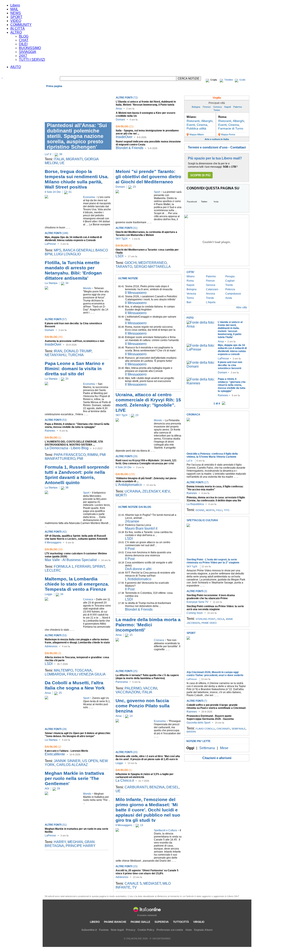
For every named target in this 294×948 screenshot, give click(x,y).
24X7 (23, 56)
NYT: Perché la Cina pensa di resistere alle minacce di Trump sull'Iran (150, 574)
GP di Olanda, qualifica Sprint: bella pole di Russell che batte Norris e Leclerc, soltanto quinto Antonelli (76, 537)
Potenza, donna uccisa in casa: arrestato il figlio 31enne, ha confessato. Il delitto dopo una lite (216, 499)
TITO (226, 510)
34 (66, 283)
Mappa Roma (228, 134)
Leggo (48, 594)
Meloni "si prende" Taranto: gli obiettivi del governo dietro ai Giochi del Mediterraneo (148, 176)
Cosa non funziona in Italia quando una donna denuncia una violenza (148, 554)
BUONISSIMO (30, 48)
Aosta (228, 297)
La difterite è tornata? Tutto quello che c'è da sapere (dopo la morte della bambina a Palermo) (147, 677)
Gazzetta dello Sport (198, 722)
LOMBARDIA (55, 674)
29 (58, 788)
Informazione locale (214, 91)
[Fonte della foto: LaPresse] (201, 349)
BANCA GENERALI (78, 250)
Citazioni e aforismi (216, 758)
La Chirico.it (125, 780)
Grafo (242, 79)
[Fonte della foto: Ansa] (201, 326)
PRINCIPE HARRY (81, 846)
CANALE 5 (133, 883)
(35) (54, 336)
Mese (224, 748)
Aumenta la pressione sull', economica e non (74, 341)
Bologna (196, 107)
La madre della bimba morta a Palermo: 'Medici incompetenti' (148, 624)
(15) (127, 866)
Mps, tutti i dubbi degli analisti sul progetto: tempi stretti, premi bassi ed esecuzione (150, 380)
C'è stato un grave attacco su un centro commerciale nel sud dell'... (147, 544)
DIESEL (172, 787)
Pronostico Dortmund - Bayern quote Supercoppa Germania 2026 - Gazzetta (210, 717)
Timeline (228, 79)
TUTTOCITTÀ (181, 921)
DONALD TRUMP (77, 351)
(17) (198, 482)
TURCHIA (76, 355)
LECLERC (53, 570)
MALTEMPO (63, 670)
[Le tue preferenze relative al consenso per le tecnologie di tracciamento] (286, 940)
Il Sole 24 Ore (53, 191)
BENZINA (157, 787)
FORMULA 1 (63, 566)
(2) (53, 746)
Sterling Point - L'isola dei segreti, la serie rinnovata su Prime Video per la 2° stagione (213, 561)
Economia (65, 91)
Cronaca (52, 91)
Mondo (77, 91)
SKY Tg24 (121, 238)
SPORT (16, 17)
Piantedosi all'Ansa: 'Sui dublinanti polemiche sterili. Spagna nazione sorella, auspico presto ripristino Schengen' (77, 136)
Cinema (202, 124)
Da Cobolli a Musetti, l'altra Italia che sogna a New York (75, 685)
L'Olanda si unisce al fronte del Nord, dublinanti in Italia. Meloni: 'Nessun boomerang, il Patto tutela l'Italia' (146, 104)
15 (131, 634)
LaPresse (50, 243)
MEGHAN (75, 842)
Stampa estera (238, 91)
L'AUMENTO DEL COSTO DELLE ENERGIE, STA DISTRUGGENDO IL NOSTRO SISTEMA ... (74, 443)
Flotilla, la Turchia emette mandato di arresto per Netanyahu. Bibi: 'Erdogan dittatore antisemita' (73, 270)
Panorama (122, 681)
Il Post (130, 548)
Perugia (230, 276)
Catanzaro (212, 289)
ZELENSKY (151, 491)
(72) (127, 97)
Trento (229, 285)
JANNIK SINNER (67, 761)
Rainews (50, 430)
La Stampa (51, 283)
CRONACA (193, 414)
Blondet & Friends (129, 148)
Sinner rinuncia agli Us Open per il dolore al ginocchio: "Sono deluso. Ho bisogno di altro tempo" (78, 735)
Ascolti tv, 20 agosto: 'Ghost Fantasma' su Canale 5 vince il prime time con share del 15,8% (147, 872)
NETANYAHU (55, 355)
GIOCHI (131, 263)
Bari (189, 302)
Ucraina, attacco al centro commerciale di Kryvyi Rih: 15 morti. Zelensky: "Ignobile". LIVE (148, 402)
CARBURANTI (136, 787)
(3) (53, 653)
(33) (54, 549)
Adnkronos (51, 646)
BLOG (23, 36)
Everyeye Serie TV (197, 601)
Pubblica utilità (196, 128)
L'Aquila (210, 302)
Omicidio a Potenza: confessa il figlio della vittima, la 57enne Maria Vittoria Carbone (212, 455)
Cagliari (230, 280)
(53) (56, 419)
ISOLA (220, 619)
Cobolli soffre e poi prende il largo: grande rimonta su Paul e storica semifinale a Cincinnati (216, 706)
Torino (217, 110)
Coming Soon (195, 612)
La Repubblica (195, 504)
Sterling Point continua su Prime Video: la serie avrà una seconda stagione (215, 608)
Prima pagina (54, 86)
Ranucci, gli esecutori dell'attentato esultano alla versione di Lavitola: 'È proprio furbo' (150, 359)
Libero (15, 5)
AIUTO (15, 67)
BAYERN (191, 731)
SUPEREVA (162, 921)
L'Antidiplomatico (129, 484)
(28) (56, 729)
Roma (190, 280)
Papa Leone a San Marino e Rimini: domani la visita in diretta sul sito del (74, 368)
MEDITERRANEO (152, 263)
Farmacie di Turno (230, 128)
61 (70, 191)
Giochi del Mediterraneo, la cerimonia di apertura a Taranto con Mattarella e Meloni (146, 234)
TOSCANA (83, 670)
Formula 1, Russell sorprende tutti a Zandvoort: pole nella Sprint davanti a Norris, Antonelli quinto (77, 475)
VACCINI (150, 688)
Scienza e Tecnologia (140, 91)
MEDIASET (152, 883)
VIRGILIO (198, 921)
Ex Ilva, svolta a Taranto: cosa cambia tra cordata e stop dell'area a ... (148, 534)
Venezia (191, 293)
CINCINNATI (223, 728)
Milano (191, 276)
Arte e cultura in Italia (217, 139)
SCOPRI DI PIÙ (200, 175)
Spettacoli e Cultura (105, 91)
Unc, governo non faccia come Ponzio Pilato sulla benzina (143, 705)
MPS (57, 250)
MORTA (210, 510)
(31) (56, 824)
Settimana (207, 748)
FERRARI (83, 566)
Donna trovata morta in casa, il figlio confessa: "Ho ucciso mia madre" (215, 488)
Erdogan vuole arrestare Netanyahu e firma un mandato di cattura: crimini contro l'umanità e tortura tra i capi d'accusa (152, 340)
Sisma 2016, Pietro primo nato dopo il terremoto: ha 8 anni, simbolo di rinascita (148, 288)
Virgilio (217, 97)
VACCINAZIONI (128, 692)
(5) (124, 245)
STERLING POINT (205, 619)
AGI (47, 788)
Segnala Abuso (203, 929)
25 (60, 692)
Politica (88, 91)
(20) (127, 752)
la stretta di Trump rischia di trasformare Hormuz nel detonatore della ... (148, 605)
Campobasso (233, 293)
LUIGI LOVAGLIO (67, 254)
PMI (80, 458)
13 (141, 825)
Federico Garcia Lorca (138, 525)
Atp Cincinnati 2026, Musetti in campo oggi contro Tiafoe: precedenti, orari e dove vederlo (215, 674)
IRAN (58, 351)
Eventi (191, 124)
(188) (56, 233)
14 (131, 715)
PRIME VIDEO (209, 623)
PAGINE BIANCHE (115, 921)
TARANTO (124, 266)
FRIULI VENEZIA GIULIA (86, 674)
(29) (127, 456)
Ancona (210, 293)
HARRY (60, 842)
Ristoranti (193, 121)
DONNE (200, 510)
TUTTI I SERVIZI (32, 59)
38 (66, 487)
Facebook (192, 201)
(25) (127, 671)
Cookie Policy (146, 929)
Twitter (204, 201)
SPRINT (98, 566)
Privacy (130, 929)
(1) (53, 437)
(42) (56, 531)
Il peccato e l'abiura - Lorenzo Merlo (66, 750)
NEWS (15, 13)
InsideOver (124, 137)
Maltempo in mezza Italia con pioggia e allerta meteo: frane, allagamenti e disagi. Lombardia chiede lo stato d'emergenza (77, 642)
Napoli (227, 107)
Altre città (241, 307)
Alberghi (206, 121)
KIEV (166, 491)
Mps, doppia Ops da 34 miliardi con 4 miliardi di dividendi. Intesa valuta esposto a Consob (73, 239)
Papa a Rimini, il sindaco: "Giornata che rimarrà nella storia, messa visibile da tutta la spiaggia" (77, 426)
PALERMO (133, 688)
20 (66, 378)
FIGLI (219, 510)
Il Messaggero (53, 542)
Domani (120, 119)
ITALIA (59, 159)
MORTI (121, 495)
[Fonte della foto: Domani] (201, 366)
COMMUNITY (21, 25)
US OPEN (90, 761)
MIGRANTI (74, 159)
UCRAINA (133, 491)
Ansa (119, 108)
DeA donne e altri (138, 569)
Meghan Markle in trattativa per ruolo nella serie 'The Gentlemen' (74, 778)
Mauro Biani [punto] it (141, 528)
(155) (125, 474)
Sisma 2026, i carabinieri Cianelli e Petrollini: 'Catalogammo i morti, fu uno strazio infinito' (151, 298)
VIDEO (15, 21)
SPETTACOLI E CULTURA (202, 520)
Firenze (207, 107)
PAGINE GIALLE (140, 921)
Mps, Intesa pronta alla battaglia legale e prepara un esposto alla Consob (148, 369)
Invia (216, 201)
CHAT (23, 40)
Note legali (117, 929)
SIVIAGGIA (27, 52)
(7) (197, 700)
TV (134, 887)
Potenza (230, 289)
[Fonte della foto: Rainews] (201, 383)
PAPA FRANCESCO (70, 455)
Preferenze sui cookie (169, 929)
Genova (217, 107)
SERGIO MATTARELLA (152, 266)
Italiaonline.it (89, 929)
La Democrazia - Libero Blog (66, 448)
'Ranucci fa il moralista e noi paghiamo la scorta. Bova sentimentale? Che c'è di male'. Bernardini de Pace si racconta (150, 350)
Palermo (237, 107)
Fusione (104, 929)
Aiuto (188, 929)
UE (62, 163)
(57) (56, 319)
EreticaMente (55, 754)
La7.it (48, 154)
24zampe (132, 521)
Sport (122, 91)
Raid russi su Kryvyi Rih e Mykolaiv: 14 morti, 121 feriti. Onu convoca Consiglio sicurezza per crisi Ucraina (146, 463)
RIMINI (92, 455)
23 (134, 186)
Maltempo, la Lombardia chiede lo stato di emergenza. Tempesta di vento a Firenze (77, 584)
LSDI (49, 664)
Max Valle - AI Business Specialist (71, 560)
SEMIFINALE (238, 728)
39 (60, 154)
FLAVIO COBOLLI (205, 728)
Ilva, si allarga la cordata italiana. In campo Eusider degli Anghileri (150, 308)
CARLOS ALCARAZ (72, 765)
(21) (125, 126)
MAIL (14, 9)
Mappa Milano (196, 134)
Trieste (210, 297)
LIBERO (95, 921)
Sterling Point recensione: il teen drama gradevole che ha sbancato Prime (211, 597)
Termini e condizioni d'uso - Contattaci (217, 147)
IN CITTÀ (17, 28)
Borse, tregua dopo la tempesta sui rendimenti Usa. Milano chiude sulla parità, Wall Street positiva (77, 179)
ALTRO (16, 32)
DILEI (23, 44)
